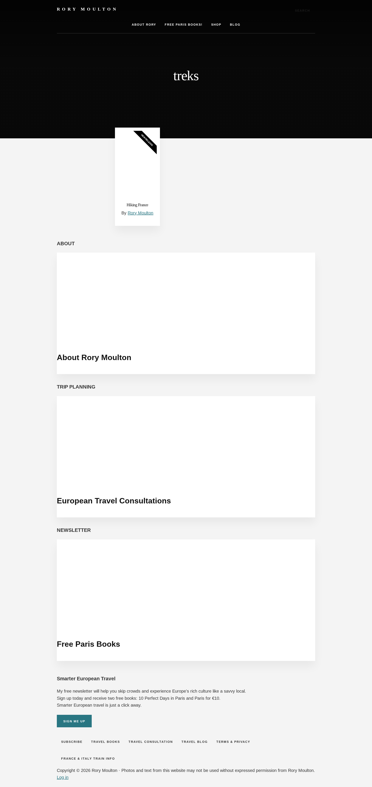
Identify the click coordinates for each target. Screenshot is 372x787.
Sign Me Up (74, 721)
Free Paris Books (88, 644)
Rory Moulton (87, 9)
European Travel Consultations (114, 500)
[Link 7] (137, 164)
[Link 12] (143, 480)
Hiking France (137, 204)
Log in (62, 777)
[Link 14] (143, 624)
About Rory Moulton (94, 357)
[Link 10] (143, 337)
